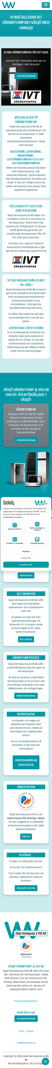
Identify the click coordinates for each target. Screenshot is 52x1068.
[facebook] (24, 995)
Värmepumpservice (26, 695)
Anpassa (26, 551)
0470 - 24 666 (26, 1031)
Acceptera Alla (25, 564)
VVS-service (26, 639)
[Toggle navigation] (46, 5)
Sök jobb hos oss (26, 887)
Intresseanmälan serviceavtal (26, 762)
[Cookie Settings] (45, 1061)
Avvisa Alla (26, 558)
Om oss (26, 836)
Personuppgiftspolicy (26, 1001)
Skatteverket (26, 575)
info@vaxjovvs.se (26, 1042)
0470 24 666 (25, 414)
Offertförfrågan (26, 75)
